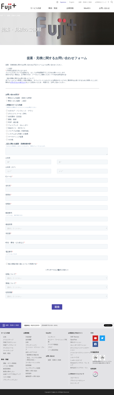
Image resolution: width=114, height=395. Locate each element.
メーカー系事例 (8, 366)
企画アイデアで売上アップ (12, 374)
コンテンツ (51, 337)
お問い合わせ (104, 8)
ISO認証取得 (95, 352)
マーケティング (8, 350)
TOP (1, 15)
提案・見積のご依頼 (85, 2)
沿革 (27, 342)
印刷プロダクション (9, 342)
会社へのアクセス (31, 352)
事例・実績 (52, 8)
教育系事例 (6, 369)
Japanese (63, 2)
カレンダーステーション (78, 345)
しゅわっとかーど (76, 360)
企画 (4, 337)
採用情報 (28, 365)
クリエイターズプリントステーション (80, 354)
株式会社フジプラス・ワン (79, 368)
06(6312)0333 (35, 325)
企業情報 (70, 8)
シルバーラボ (74, 357)
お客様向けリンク (101, 2)
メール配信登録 (53, 350)
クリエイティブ (8, 339)
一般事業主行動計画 (32, 355)
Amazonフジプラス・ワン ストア (79, 364)
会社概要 (28, 339)
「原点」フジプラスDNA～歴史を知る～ (34, 359)
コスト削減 (6, 377)
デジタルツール (8, 348)
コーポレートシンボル (33, 362)
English (71, 2)
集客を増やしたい (9, 371)
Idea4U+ (87, 8)
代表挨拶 (28, 337)
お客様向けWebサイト (75, 333)
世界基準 (28, 373)
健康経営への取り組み (33, 376)
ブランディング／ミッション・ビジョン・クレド (35, 347)
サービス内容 (35, 8)
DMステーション (75, 342)
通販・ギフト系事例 (9, 363)
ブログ (50, 347)
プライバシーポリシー (77, 380)
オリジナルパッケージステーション (79, 349)
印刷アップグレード (9, 345)
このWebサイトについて (76, 374)
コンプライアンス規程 (33, 368)
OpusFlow (73, 339)
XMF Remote (74, 337)
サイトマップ (74, 383)
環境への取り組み (31, 371)
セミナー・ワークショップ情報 (57, 341)
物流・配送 (6, 353)
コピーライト (74, 378)
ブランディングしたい (10, 380)
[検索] (112, 2)
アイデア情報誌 (53, 344)
